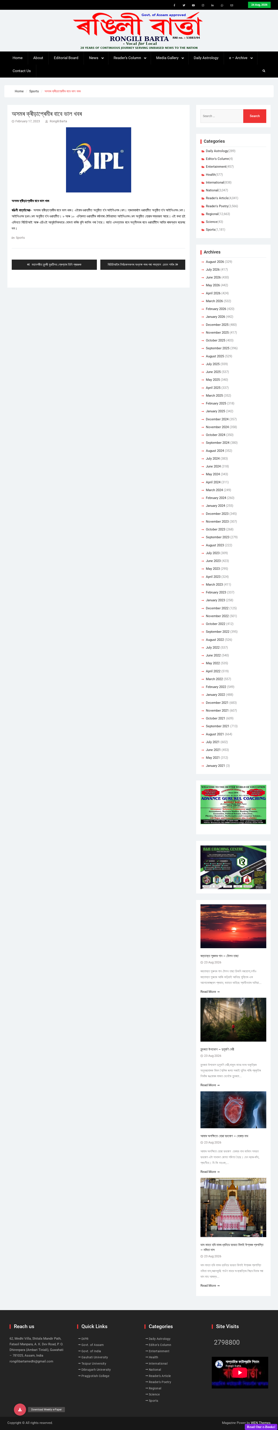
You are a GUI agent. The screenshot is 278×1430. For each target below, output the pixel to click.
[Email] (231, 5)
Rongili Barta (58, 121)
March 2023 (214, 585)
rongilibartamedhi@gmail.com (31, 1361)
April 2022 (213, 671)
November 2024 (217, 427)
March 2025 (214, 396)
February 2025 (216, 403)
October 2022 (215, 624)
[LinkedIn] (212, 5)
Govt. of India (91, 1351)
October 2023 (215, 529)
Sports (20, 237)
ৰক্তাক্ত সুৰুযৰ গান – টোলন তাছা (219, 956)
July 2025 (213, 364)
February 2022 (216, 687)
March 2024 (214, 490)
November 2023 (217, 522)
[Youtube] (193, 5)
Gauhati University (94, 1357)
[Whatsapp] (222, 5)
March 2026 (214, 301)
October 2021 (215, 718)
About (38, 58)
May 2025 (213, 380)
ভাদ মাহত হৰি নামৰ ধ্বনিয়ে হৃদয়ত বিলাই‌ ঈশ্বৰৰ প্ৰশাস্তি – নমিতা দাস (231, 1247)
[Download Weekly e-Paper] (20, 1409)
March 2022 (214, 679)
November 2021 (217, 711)
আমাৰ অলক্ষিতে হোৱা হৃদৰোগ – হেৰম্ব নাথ (224, 1136)
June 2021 (213, 750)
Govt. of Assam (92, 1345)
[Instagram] (203, 5)
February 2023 (216, 592)
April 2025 (213, 388)
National (212, 190)
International (215, 182)
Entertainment (216, 167)
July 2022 (213, 648)
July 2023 (213, 553)
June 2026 (213, 277)
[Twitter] (184, 5)
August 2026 (215, 262)
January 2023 (215, 600)
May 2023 (213, 569)
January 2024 (215, 506)
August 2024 (215, 451)
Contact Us (22, 71)
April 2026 (213, 293)
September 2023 (217, 537)
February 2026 (216, 309)
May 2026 (213, 285)
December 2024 (217, 419)
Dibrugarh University (96, 1369)
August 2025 (215, 356)
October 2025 (215, 340)
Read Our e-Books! (261, 1427)
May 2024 (213, 474)
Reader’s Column (127, 58)
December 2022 (217, 608)
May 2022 (213, 663)
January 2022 (215, 695)
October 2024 (215, 435)
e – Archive (238, 58)
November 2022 (217, 616)
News (93, 58)
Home (18, 58)
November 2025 (217, 333)
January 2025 (215, 411)
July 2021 (213, 742)
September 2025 (217, 348)
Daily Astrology (206, 58)
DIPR (85, 1339)
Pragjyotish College (95, 1376)
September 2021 (217, 726)
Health (210, 175)
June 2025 (213, 372)
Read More (208, 992)
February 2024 (216, 498)
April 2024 (213, 482)
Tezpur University (93, 1363)
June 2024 (213, 466)
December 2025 (217, 325)
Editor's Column (217, 159)
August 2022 (215, 640)
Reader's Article (217, 198)
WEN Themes (261, 1423)
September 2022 (217, 632)
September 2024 (217, 443)
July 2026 (213, 270)
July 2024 (213, 459)
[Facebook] (174, 5)
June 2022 (213, 655)
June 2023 (213, 561)
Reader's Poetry (217, 206)
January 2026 (215, 317)
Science (211, 222)
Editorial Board (66, 58)
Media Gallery (167, 58)
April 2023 (213, 577)
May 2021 (213, 758)
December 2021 (217, 703)
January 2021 (215, 766)
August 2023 (215, 545)
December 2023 (217, 514)
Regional (212, 214)
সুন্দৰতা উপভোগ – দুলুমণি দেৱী (217, 1049)
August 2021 (215, 734)
